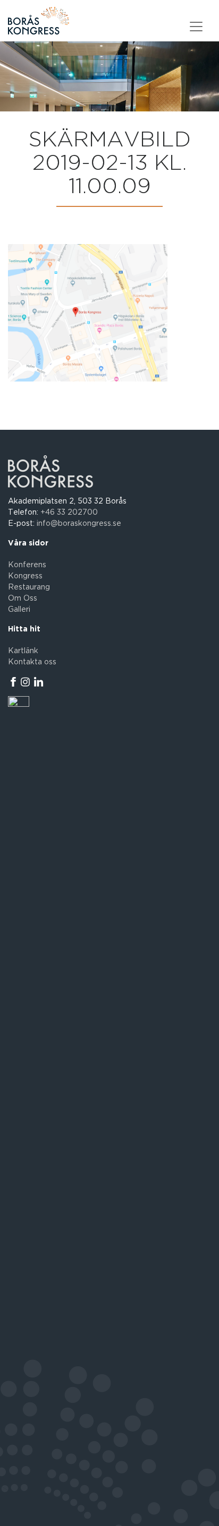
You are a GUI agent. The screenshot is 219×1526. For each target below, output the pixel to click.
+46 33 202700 (69, 512)
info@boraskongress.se (79, 523)
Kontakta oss (32, 662)
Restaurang (29, 587)
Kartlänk (23, 651)
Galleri (19, 609)
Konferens (27, 565)
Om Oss (22, 598)
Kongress (25, 576)
